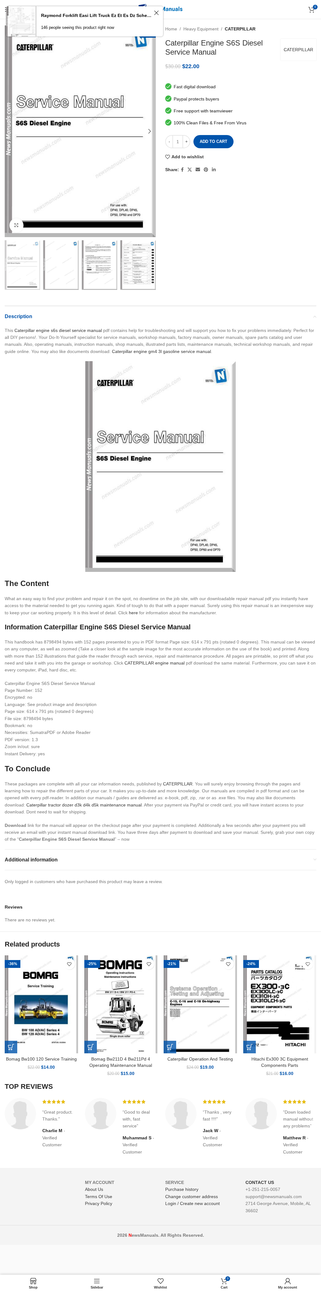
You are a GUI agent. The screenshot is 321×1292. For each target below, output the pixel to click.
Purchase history (181, 1189)
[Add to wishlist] (69, 963)
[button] (11, 1047)
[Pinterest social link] (206, 170)
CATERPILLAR (240, 28)
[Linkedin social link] (214, 170)
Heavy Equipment (200, 28)
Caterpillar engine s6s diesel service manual (58, 330)
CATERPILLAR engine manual (154, 662)
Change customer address (191, 1196)
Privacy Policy (98, 1203)
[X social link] (190, 170)
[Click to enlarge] (16, 225)
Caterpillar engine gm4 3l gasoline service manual (161, 351)
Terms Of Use (98, 1196)
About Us (94, 1189)
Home (171, 28)
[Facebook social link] (182, 170)
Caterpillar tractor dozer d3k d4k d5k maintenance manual (84, 804)
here (133, 612)
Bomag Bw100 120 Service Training (41, 1058)
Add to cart (213, 141)
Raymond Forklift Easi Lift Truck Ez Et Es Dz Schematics (96, 15)
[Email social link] (198, 170)
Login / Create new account (192, 1203)
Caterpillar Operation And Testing (200, 1058)
